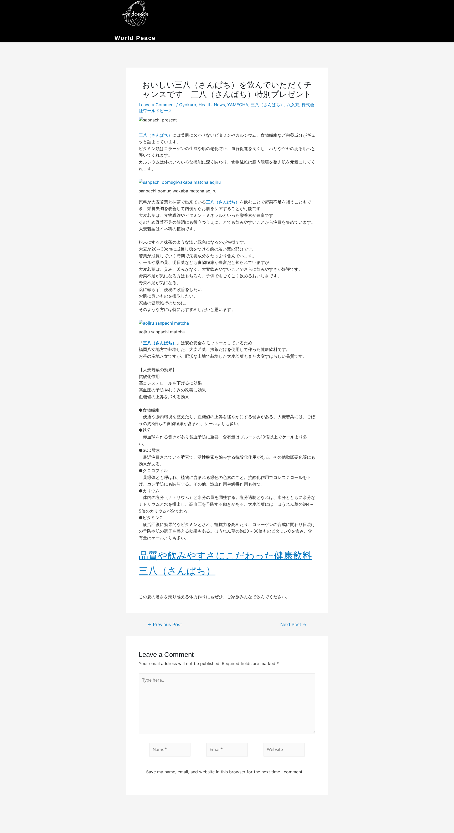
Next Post (293, 624)
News (219, 104)
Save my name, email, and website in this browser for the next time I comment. (224, 771)
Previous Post (164, 624)
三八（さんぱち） (267, 104)
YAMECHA (237, 104)
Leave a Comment (157, 104)
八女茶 (293, 104)
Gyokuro (187, 104)
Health (205, 104)
